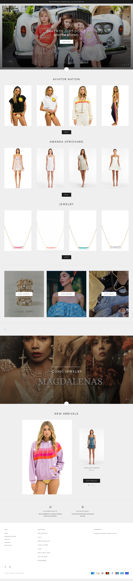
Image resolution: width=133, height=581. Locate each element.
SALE (59, 8)
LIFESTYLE (49, 8)
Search (6, 536)
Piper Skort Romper (91, 470)
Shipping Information (10, 539)
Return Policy (8, 548)
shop (66, 134)
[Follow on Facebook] (5, 569)
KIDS (32, 8)
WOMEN (25, 8)
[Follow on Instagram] (10, 569)
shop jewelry (24, 296)
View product (91, 483)
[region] (66, 38)
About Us (7, 542)
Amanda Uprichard (66, 36)
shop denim (109, 296)
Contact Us (7, 545)
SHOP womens (66, 43)
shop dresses (66, 296)
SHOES (40, 8)
